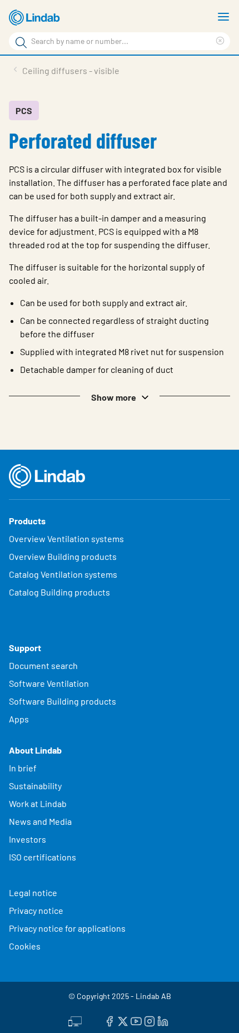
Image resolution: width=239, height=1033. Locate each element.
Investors (27, 839)
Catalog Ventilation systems (63, 574)
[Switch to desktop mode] (75, 1020)
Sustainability (36, 785)
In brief (23, 768)
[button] (119, 396)
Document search (43, 665)
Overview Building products (63, 556)
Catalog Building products (59, 592)
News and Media (40, 821)
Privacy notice (36, 910)
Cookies (25, 946)
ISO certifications (42, 857)
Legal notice (33, 892)
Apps (19, 719)
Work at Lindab (38, 803)
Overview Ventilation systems (66, 538)
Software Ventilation (49, 683)
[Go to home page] (36, 18)
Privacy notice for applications (67, 928)
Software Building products (62, 701)
